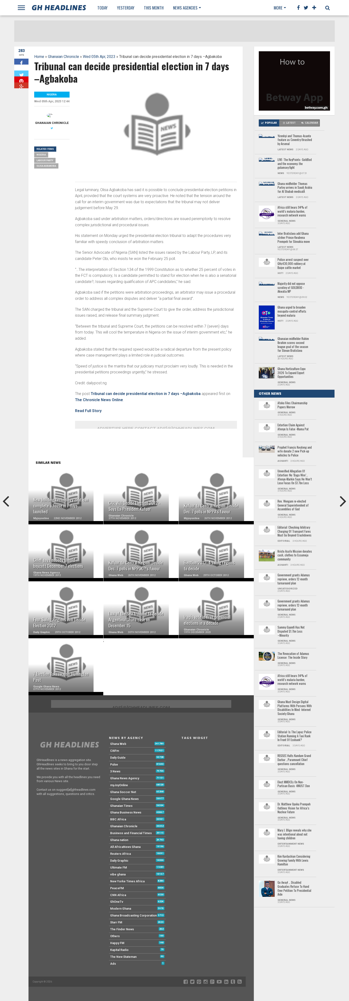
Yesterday (125, 8)
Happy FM (117, 943)
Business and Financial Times (131, 833)
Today (102, 8)
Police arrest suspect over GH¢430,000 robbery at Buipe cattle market (293, 264)
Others (115, 936)
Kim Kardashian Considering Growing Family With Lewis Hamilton (294, 860)
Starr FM (116, 922)
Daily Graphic (119, 860)
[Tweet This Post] (21, 73)
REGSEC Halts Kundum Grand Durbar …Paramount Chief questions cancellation (294, 760)
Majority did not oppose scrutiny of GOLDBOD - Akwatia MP (291, 288)
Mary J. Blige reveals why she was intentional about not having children (294, 834)
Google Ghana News (124, 799)
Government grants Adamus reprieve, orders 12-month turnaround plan (294, 579)
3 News (115, 771)
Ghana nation (119, 840)
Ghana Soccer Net (123, 792)
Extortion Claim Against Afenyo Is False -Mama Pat (293, 427)
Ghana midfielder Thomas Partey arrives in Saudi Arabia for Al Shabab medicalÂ (295, 188)
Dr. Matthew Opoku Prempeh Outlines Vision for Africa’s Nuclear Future (294, 808)
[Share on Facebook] (21, 62)
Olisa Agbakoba (46, 165)
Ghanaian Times (121, 806)
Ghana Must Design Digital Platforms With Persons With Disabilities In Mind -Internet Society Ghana (295, 708)
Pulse (114, 764)
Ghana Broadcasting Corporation (133, 915)
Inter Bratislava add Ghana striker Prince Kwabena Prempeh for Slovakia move (294, 238)
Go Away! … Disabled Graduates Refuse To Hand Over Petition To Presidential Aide (294, 889)
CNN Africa (118, 895)
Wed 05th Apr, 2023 (99, 56)
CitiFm (114, 750)
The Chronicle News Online (99, 400)
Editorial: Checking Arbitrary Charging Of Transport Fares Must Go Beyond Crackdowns (294, 531)
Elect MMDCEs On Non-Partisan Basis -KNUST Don (294, 784)
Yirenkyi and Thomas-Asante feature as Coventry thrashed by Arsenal (295, 140)
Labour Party (45, 160)
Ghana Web (118, 744)
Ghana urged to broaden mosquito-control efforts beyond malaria (292, 311)
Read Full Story (88, 411)
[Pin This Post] (21, 79)
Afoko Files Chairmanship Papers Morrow (292, 405)
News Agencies (185, 8)
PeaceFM (117, 888)
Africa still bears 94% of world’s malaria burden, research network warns (292, 211)
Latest (291, 122)
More (278, 8)
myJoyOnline (119, 785)
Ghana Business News (125, 812)
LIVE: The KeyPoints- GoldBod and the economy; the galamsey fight (295, 164)
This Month (154, 8)
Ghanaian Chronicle (63, 56)
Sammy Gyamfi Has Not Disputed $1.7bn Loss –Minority (291, 631)
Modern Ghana (120, 908)
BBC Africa (118, 819)
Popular (271, 122)
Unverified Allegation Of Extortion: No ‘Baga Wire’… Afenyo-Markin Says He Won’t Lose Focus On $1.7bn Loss (295, 477)
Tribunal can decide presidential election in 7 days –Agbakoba (146, 393)
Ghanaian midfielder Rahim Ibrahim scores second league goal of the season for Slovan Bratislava (293, 345)
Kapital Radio (119, 950)
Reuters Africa (120, 853)
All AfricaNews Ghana (125, 847)
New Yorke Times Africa (127, 881)
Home (39, 56)
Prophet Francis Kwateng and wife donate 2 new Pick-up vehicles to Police (295, 451)
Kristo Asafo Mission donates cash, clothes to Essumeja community (295, 555)
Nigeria (41, 154)
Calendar (311, 122)
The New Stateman (123, 957)
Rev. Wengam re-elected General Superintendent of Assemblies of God (293, 505)
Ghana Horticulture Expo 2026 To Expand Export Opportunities (292, 373)
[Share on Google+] (21, 85)
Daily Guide (118, 757)
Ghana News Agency (124, 778)
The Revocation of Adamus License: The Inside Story (293, 656)
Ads (113, 963)
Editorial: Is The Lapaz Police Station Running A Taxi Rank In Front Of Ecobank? (294, 736)
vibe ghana (118, 874)
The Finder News (122, 929)
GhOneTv (116, 901)
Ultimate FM (118, 867)
